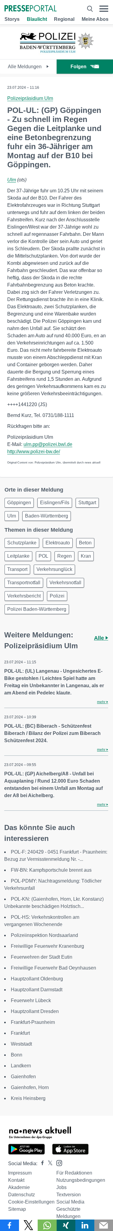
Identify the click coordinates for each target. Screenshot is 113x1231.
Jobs (61, 1187)
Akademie (19, 1187)
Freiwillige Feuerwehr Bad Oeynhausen (53, 967)
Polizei (57, 595)
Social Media (70, 1201)
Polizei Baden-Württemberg (36, 609)
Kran (86, 556)
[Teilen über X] (28, 1225)
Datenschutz (21, 1194)
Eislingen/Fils (54, 502)
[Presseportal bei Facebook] (40, 1163)
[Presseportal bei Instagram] (57, 1162)
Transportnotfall (23, 582)
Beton (85, 542)
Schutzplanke (21, 542)
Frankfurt (20, 1033)
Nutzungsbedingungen (80, 1180)
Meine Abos (95, 19)
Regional (64, 19)
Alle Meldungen (25, 66)
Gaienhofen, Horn (30, 1087)
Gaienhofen (23, 1076)
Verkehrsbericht (24, 595)
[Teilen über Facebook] (9, 1225)
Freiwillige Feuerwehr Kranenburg (47, 946)
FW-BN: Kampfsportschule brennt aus (51, 870)
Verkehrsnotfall (65, 582)
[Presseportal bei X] (48, 1163)
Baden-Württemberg (46, 515)
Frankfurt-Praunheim (33, 1022)
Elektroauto (58, 542)
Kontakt (16, 1180)
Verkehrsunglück (54, 569)
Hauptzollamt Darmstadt (36, 989)
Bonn (16, 1054)
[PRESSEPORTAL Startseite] (31, 9)
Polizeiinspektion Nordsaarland (44, 935)
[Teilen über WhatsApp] (47, 1225)
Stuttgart (87, 502)
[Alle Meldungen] (56, 53)
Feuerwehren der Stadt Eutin (41, 957)
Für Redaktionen (74, 1172)
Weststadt (21, 1044)
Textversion (68, 1194)
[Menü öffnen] (103, 9)
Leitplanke (18, 556)
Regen (64, 556)
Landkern (21, 1065)
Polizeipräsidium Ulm (30, 98)
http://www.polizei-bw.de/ (33, 451)
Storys (12, 19)
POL (43, 556)
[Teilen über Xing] (66, 1225)
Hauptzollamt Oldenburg (37, 978)
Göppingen (19, 502)
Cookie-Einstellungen (31, 1201)
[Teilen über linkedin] (84, 1225)
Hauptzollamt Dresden (35, 1011)
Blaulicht (37, 19)
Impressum (20, 1172)
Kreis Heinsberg (28, 1098)
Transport (17, 569)
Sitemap (17, 1209)
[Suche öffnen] (90, 9)
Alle (99, 638)
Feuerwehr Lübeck (31, 1000)
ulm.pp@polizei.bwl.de (48, 444)
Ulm (11, 179)
